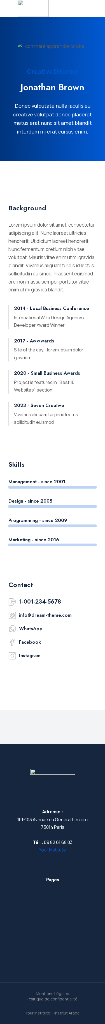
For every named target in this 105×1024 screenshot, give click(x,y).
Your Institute (52, 850)
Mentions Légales (52, 993)
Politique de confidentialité (52, 999)
